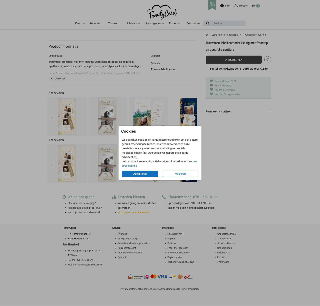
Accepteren (140, 173)
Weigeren (180, 173)
